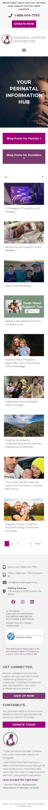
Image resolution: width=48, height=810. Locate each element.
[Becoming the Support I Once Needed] (24, 239)
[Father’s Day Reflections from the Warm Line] (24, 313)
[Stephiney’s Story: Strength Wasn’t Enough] (24, 394)
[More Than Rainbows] (24, 276)
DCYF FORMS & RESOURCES (20, 619)
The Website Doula (24, 806)
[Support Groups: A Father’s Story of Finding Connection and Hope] (24, 518)
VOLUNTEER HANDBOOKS (19, 616)
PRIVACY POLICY (14, 623)
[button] (13, 602)
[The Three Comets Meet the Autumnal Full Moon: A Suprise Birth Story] (24, 476)
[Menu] (24, 50)
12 (30, 543)
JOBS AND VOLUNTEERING (19, 614)
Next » (38, 543)
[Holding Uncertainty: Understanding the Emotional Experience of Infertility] (24, 434)
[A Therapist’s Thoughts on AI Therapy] (24, 200)
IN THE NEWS (13, 611)
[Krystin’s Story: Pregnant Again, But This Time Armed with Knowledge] (24, 354)
